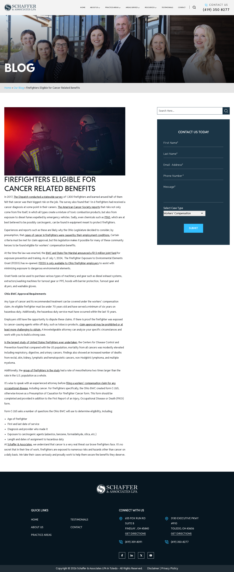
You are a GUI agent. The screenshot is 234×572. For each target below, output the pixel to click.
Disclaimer (153, 568)
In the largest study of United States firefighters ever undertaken (40, 342)
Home (82, 7)
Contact (181, 7)
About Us (94, 7)
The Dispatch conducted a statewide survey (38, 197)
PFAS (107, 217)
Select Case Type (173, 208)
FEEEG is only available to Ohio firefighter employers (69, 263)
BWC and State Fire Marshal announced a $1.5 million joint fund (81, 253)
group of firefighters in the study (41, 370)
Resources (150, 7)
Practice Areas (112, 7)
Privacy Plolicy (169, 568)
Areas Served (132, 7)
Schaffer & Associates (19, 444)
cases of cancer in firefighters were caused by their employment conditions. (67, 235)
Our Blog (19, 87)
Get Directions (135, 533)
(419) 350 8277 (216, 9)
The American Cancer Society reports (79, 207)
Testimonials (167, 7)
